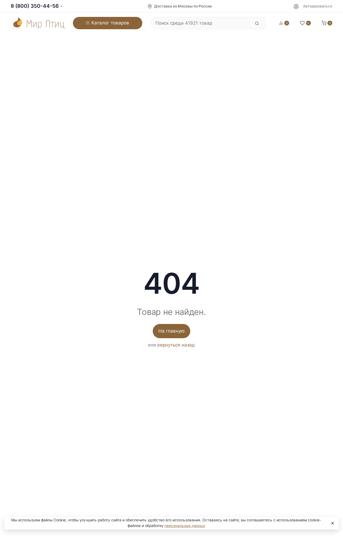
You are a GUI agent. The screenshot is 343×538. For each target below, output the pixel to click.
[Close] (332, 523)
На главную (171, 331)
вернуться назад (176, 345)
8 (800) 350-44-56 (35, 6)
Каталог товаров (110, 22)
